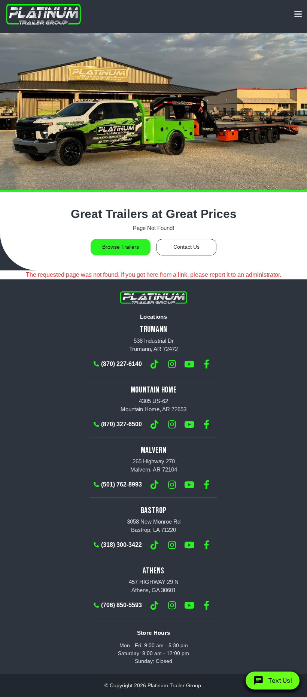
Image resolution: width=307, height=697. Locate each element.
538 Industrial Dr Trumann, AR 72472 (153, 344)
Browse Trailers (120, 247)
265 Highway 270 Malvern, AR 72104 (153, 465)
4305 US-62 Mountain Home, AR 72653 (153, 405)
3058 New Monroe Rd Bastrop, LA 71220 (153, 525)
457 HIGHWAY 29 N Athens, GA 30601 (154, 586)
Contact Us (186, 247)
